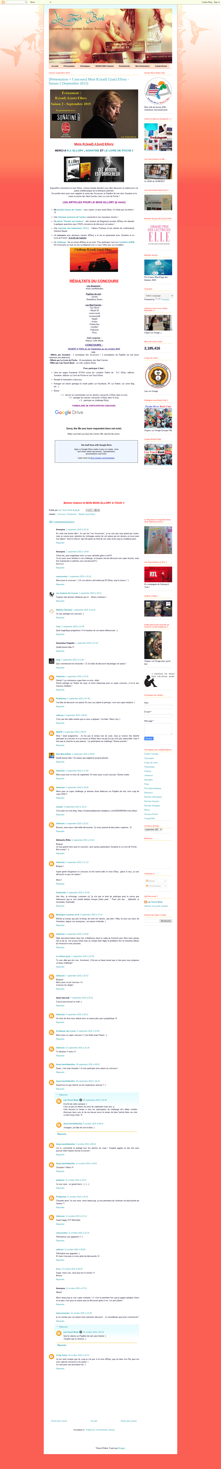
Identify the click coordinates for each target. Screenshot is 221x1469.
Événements (124, 66)
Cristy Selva (61, 1355)
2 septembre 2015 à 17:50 (77, 771)
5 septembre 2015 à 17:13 (77, 862)
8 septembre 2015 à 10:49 (88, 1031)
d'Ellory (73, 228)
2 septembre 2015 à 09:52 (83, 754)
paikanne (60, 1180)
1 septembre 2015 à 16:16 (77, 529)
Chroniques (85, 66)
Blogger (121, 1448)
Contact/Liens (161, 66)
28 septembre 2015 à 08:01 (88, 1064)
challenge (61, 242)
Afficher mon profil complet (156, 906)
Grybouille (61, 892)
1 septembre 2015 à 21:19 (86, 643)
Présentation (69, 66)
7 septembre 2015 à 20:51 (81, 998)
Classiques (149, 758)
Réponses (63, 1095)
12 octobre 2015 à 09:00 (74, 1249)
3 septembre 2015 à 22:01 (77, 823)
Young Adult (149, 818)
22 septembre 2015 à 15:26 (77, 1048)
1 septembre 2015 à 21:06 (72, 626)
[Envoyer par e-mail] (87, 510)
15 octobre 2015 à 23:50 (81, 1313)
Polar (146, 784)
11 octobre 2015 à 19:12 (75, 1180)
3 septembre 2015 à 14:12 (75, 807)
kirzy (58, 1269)
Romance (148, 793)
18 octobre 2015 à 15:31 (78, 1355)
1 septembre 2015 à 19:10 (79, 576)
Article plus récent (59, 1421)
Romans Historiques (153, 797)
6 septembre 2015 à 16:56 (78, 892)
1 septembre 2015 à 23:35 (77, 676)
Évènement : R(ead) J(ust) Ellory (81, 514)
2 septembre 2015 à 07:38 (78, 698)
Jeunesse (148, 775)
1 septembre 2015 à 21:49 (72, 660)
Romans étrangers (152, 805)
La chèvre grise (63, 956)
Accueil (55, 66)
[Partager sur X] (92, 510)
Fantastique (149, 767)
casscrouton (62, 576)
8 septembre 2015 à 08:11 (77, 1014)
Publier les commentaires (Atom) (100, 1430)
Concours (61, 514)
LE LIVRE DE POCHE (117, 150)
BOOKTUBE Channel (105, 66)
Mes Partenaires (142, 66)
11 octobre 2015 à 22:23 (78, 1233)
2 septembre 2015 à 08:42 (75, 715)
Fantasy (147, 771)
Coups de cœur (151, 762)
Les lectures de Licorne (67, 593)
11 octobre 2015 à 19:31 (77, 1197)
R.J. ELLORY (75, 150)
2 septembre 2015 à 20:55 (77, 787)
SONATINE (93, 150)
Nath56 (59, 732)
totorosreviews (63, 1313)
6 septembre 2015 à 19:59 (77, 934)
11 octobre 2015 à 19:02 (86, 1163)
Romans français (151, 801)
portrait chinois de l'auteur (69, 210)
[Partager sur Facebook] (95, 510)
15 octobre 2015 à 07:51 (76, 1288)
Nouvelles (148, 780)
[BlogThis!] (90, 510)
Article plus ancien (129, 1421)
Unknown (60, 676)
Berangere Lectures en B (67, 915)
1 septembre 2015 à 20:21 (90, 593)
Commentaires (154, 886)
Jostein (59, 807)
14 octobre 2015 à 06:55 (72, 1269)
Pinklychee (61, 698)
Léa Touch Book (70, 1100)
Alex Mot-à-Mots (63, 754)
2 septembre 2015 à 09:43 (74, 732)
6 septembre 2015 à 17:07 (91, 915)
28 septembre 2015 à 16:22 (88, 1081)
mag (58, 660)
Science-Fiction (151, 814)
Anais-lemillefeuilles (65, 1064)
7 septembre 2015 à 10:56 (82, 956)
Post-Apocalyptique (152, 788)
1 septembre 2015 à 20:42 (84, 610)
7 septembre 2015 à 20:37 (77, 976)
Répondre (60, 543)
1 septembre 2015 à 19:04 (77, 552)
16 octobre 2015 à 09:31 (93, 1332)
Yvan (58, 626)
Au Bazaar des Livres (66, 1031)
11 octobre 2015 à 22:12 (76, 1216)
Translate (165, 299)
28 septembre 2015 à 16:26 (95, 1100)
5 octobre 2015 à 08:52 (93, 1124)
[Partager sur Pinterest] (98, 510)
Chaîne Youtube (151, 754)
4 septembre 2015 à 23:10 (83, 840)
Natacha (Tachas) (64, 610)
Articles (151, 881)
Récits (147, 810)
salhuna (59, 715)
